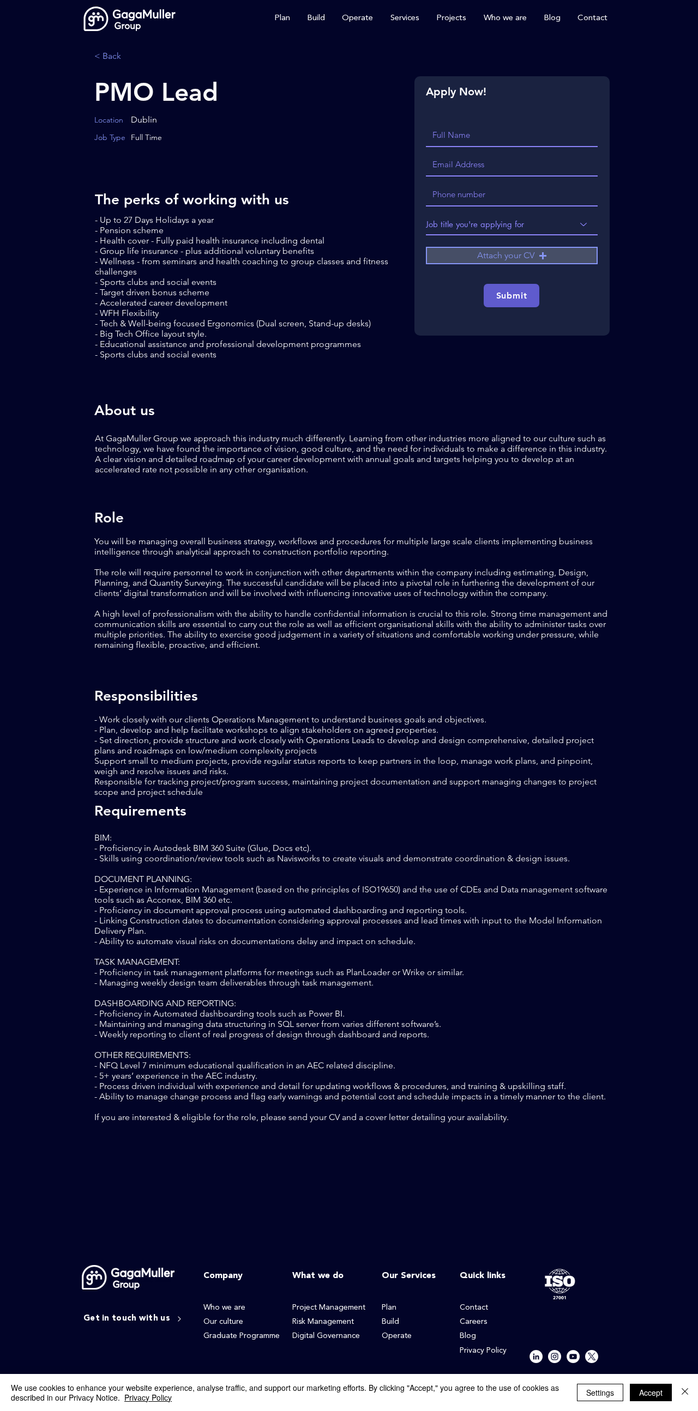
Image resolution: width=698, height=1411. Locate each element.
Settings (600, 1392)
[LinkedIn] (536, 1356)
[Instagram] (554, 1356)
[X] (591, 1356)
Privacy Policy (148, 1397)
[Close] (684, 1392)
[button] (512, 255)
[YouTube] (573, 1356)
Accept (651, 1392)
